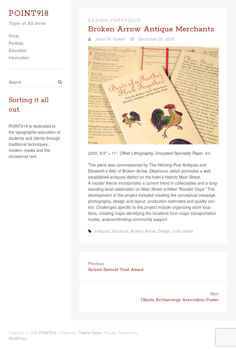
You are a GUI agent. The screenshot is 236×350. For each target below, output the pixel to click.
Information (19, 57)
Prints (14, 36)
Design (98, 20)
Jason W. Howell (109, 39)
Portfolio (16, 43)
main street (183, 231)
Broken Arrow (143, 231)
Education (18, 50)
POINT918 (29, 14)
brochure (120, 231)
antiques (102, 231)
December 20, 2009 (155, 39)
